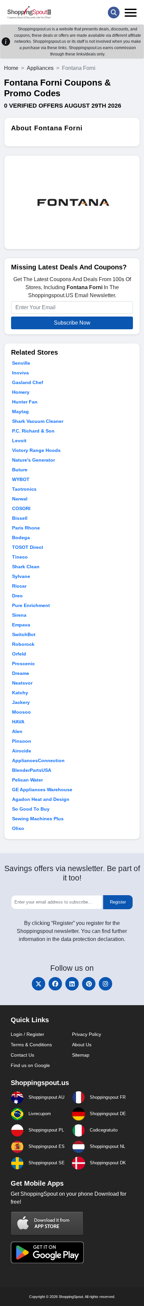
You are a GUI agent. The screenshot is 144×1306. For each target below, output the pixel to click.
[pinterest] (88, 983)
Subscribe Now (72, 323)
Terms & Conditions (31, 1044)
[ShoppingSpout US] (29, 12)
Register (118, 902)
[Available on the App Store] (47, 1223)
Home (11, 68)
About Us (81, 1044)
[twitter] (38, 983)
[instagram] (105, 983)
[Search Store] (114, 12)
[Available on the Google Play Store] (47, 1252)
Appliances (40, 68)
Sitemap (80, 1055)
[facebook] (55, 983)
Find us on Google (30, 1065)
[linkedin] (72, 983)
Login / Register (27, 1034)
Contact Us (22, 1055)
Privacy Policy (86, 1034)
